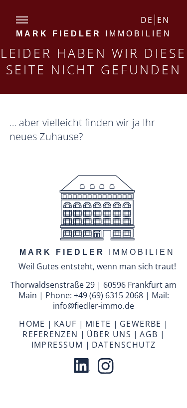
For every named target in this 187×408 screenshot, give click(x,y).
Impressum (57, 344)
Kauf (65, 323)
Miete (98, 323)
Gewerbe (141, 323)
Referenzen (50, 334)
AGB (149, 334)
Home (32, 323)
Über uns (109, 334)
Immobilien (94, 33)
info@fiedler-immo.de (93, 305)
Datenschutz (124, 344)
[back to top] (97, 209)
